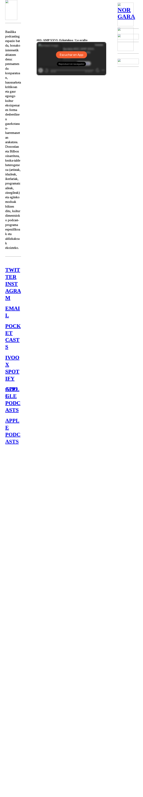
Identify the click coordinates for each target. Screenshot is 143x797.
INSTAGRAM (13, 291)
